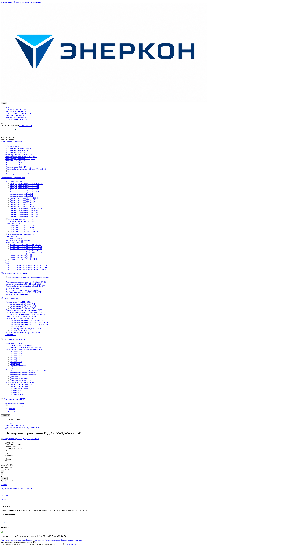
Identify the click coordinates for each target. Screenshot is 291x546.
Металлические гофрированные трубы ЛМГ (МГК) (25, 314)
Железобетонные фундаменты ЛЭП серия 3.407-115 (25, 269)
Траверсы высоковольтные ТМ (22, 221)
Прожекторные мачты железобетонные (20, 174)
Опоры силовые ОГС (13, 165)
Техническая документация (30, 2)
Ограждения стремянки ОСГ (21, 384)
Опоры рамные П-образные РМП (23, 306)
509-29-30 (25, 126)
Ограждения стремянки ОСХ (21, 386)
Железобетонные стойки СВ (21, 255)
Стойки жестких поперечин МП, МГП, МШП (23, 292)
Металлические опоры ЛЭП (16, 182)
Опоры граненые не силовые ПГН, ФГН (21, 157)
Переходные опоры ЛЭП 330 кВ (22, 202)
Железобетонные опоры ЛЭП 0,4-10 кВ (25, 245)
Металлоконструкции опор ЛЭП (21, 219)
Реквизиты (5, 540)
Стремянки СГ (15, 390)
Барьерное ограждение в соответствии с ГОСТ (23, 310)
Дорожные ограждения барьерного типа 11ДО (23, 312)
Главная (8, 423)
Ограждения (15, 364)
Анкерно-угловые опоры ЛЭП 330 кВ (24, 188)
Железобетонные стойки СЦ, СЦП (23, 259)
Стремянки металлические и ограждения (21, 382)
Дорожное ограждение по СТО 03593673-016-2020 (29, 322)
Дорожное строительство (15, 115)
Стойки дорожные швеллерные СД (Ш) (25, 329)
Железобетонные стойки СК (21, 257)
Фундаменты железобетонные (17, 294)
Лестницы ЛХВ (16, 358)
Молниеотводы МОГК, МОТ (16, 150)
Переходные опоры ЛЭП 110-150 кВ (24, 198)
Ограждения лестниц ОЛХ (20, 368)
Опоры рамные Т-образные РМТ (22, 308)
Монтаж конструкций (16, 406)
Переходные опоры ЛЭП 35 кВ (22, 204)
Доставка (11, 409)
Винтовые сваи (11, 236)
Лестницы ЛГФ (16, 355)
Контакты (11, 411)
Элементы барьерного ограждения (19, 318)
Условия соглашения (52, 540)
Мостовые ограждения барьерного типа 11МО (23, 333)
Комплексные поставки (14, 403)
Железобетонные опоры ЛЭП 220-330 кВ (26, 249)
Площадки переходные (19, 378)
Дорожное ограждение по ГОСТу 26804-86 (26, 320)
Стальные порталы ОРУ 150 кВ (22, 229)
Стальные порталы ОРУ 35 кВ (22, 225)
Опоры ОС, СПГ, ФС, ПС (15, 161)
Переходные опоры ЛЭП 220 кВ (22, 200)
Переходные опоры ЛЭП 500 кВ (22, 206)
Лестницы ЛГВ (16, 351)
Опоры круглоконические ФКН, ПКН (20, 159)
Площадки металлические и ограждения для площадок (26, 370)
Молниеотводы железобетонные (18, 148)
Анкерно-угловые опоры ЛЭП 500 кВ (24, 192)
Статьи (16, 2)
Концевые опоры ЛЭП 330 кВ (21, 196)
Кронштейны (13, 146)
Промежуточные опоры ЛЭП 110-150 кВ (26, 208)
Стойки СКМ (10, 335)
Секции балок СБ (17, 326)
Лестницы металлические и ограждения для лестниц (25, 349)
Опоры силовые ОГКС (14, 163)
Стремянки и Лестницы (19, 388)
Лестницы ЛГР (16, 353)
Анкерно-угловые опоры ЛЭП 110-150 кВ (26, 184)
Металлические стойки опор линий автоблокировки (28, 278)
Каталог (7, 140)
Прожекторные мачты (16, 172)
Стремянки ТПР (16, 394)
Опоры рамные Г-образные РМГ (22, 304)
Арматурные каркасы (13, 343)
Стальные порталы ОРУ (15, 223)
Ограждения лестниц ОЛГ (20, 366)
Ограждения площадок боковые (22, 372)
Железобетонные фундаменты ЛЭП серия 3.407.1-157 (26, 265)
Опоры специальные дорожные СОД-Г (20, 316)
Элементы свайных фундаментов (18, 241)
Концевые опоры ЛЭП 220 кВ (21, 194)
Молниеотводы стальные (15, 153)
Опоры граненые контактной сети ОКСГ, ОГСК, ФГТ (26, 282)
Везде (7, 107)
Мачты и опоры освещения (15, 109)
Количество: (5, 469)
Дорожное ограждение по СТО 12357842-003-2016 (29, 324)
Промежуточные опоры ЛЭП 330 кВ (24, 212)
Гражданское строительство (16, 117)
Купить (4, 478)
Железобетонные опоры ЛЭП (16, 243)
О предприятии (7, 2)
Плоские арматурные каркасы (21, 345)
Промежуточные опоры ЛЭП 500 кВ (24, 216)
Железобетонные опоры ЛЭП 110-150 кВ (26, 247)
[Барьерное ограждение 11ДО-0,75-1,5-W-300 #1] (20, 439)
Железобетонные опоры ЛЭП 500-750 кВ (26, 253)
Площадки (14, 376)
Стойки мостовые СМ (18, 331)
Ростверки (9, 261)
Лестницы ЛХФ (16, 362)
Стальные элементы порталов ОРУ (22, 234)
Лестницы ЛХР (16, 360)
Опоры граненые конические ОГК (18, 155)
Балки (7, 263)
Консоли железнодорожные (16, 280)
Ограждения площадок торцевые (23, 374)
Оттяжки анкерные (12, 288)
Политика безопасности (34, 540)
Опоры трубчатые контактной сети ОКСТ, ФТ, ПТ (25, 286)
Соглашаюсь (71, 544)
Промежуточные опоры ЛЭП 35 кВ (24, 214)
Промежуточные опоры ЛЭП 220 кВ (24, 210)
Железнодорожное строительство (18, 113)
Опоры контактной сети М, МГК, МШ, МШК (23, 284)
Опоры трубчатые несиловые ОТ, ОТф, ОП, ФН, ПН (25, 169)
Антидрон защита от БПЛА (16, 119)
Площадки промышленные (20, 380)
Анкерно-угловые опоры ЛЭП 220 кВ (24, 186)
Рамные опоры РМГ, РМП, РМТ (18, 302)
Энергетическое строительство (17, 111)
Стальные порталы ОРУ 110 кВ (22, 227)
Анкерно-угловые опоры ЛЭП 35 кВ (24, 190)
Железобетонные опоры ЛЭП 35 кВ (24, 251)
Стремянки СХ (16, 392)
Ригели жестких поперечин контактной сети (23, 290)
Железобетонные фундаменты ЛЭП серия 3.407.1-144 (26, 267)
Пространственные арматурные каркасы (25, 347)
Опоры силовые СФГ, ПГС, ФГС (18, 167)
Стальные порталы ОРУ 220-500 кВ (24, 232)
